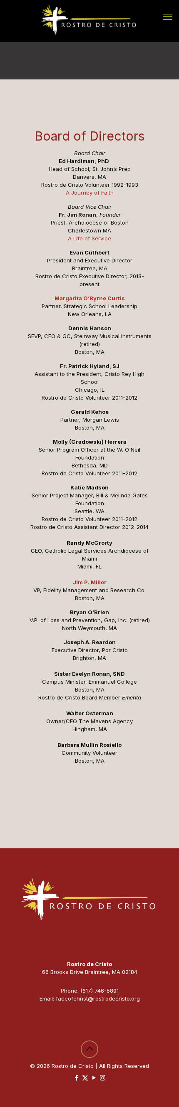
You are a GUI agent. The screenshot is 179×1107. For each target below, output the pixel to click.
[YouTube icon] (94, 1078)
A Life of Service (89, 238)
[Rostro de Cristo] (89, 20)
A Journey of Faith (90, 192)
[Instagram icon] (102, 1078)
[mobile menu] (168, 17)
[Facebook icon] (76, 1078)
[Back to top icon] (89, 1049)
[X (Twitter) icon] (85, 1078)
